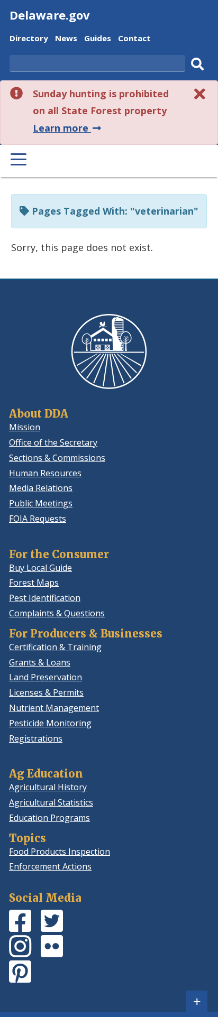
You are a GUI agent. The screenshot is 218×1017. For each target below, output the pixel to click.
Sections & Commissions (57, 458)
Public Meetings (40, 503)
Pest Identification (44, 598)
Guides (97, 39)
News (66, 39)
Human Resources (45, 473)
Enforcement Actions (50, 866)
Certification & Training (55, 647)
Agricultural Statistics (51, 802)
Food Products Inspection (59, 851)
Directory (29, 39)
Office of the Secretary (53, 442)
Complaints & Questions (57, 613)
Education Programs (49, 818)
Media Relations (40, 488)
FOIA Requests (37, 518)
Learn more (68, 128)
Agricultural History (48, 787)
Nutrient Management (54, 708)
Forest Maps (34, 582)
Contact (134, 39)
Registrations (35, 738)
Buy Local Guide (40, 568)
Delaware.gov (50, 15)
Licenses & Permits (46, 692)
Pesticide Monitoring (50, 723)
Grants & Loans (39, 662)
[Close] (200, 94)
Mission (24, 427)
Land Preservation (45, 677)
